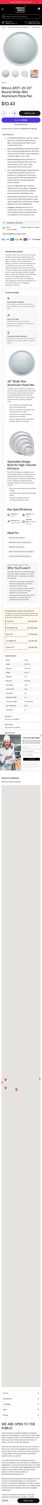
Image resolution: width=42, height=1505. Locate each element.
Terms (34, 767)
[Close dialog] (41, 735)
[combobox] (24, 755)
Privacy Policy (30, 767)
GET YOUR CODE (31, 759)
